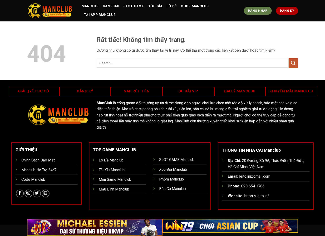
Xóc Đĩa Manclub (173, 169)
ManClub (90, 6)
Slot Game (133, 6)
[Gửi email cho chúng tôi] (45, 193)
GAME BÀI (111, 6)
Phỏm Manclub (171, 179)
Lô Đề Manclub (111, 160)
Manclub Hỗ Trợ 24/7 (38, 170)
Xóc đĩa (155, 6)
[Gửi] (293, 63)
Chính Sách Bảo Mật (38, 160)
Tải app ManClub (100, 15)
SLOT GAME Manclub (176, 159)
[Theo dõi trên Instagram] (28, 193)
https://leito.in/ (256, 196)
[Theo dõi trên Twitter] (37, 193)
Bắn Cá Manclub (172, 188)
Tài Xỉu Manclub (112, 170)
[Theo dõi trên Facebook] (20, 193)
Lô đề (172, 6)
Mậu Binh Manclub (114, 189)
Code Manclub (194, 6)
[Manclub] (50, 10)
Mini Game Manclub (115, 179)
